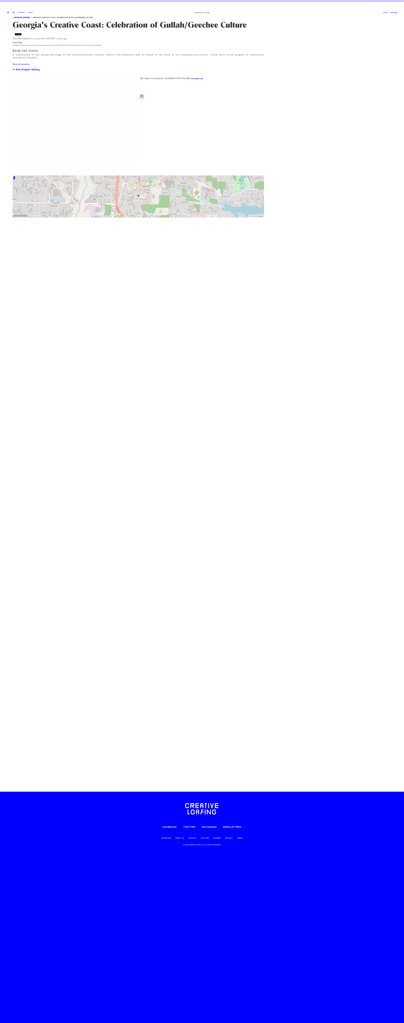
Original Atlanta (202, 12)
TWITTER (189, 827)
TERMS (240, 838)
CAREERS (217, 838)
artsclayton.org (197, 79)
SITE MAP (205, 838)
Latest (30, 12)
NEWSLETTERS (232, 827)
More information (21, 64)
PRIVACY (229, 838)
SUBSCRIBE (394, 12)
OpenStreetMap (253, 216)
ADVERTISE (166, 838)
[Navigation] (7, 12)
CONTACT (192, 838)
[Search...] (14, 12)
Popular (22, 12)
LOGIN (385, 12)
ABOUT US (179, 838)
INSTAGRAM (209, 827)
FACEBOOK (170, 827)
